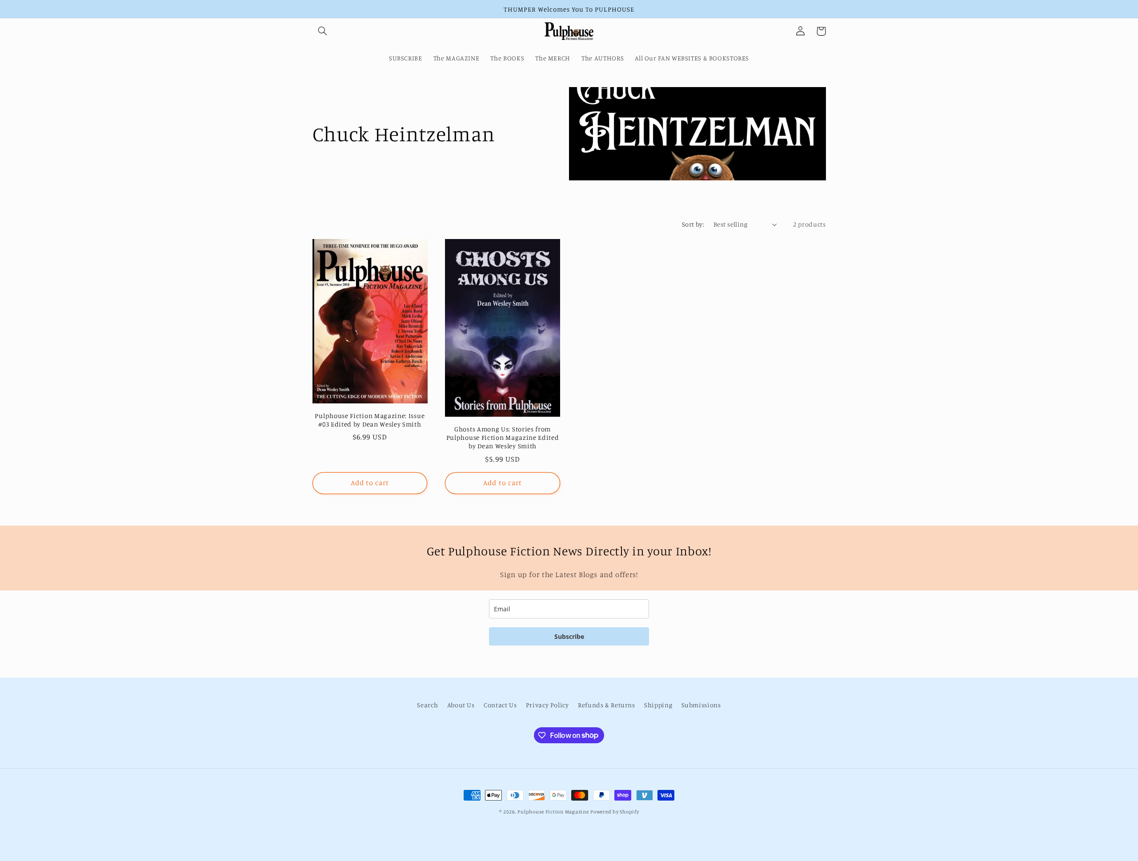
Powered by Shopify (614, 812)
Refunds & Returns (606, 705)
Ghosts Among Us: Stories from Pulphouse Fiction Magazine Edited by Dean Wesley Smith (502, 437)
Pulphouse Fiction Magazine (553, 812)
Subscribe (569, 636)
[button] (323, 31)
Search (427, 705)
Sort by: (693, 224)
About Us (461, 705)
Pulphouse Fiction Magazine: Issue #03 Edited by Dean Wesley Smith (370, 419)
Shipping (658, 705)
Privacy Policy (547, 705)
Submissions (701, 705)
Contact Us (500, 705)
